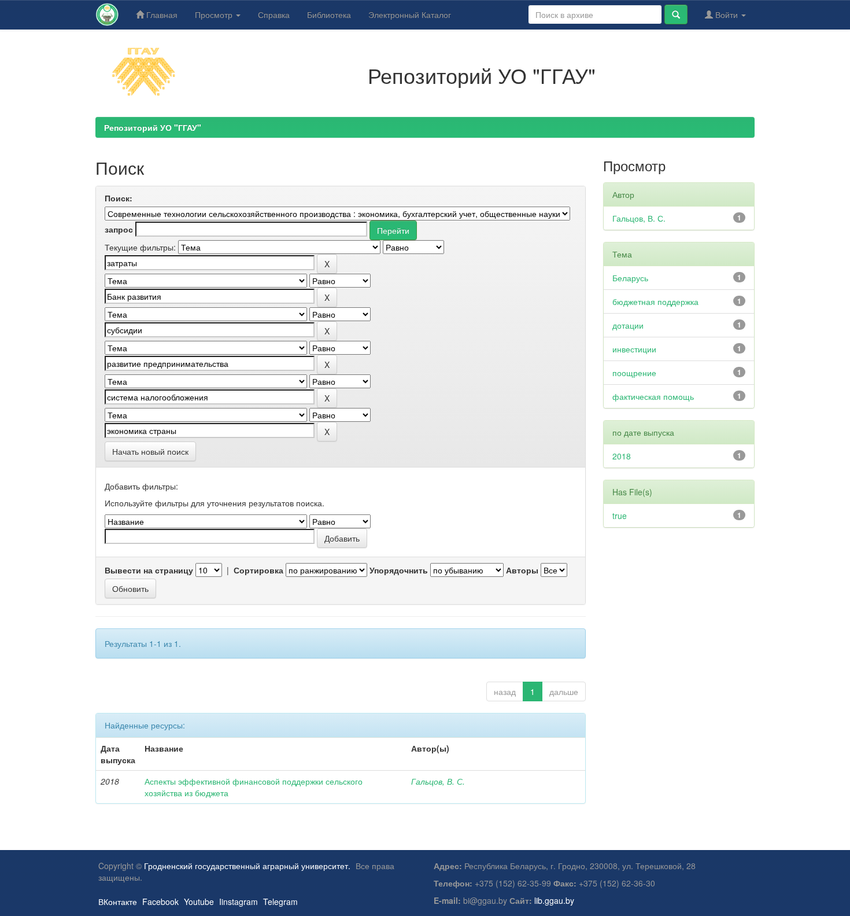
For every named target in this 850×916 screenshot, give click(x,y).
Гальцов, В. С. (438, 781)
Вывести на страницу (149, 570)
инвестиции (634, 349)
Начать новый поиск (150, 451)
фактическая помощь (653, 396)
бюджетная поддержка (655, 301)
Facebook (160, 901)
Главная (161, 14)
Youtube (199, 901)
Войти (726, 14)
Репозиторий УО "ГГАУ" (152, 127)
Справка (274, 14)
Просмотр (215, 14)
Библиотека (329, 14)
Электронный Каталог (409, 14)
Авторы (522, 570)
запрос (119, 229)
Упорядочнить (398, 570)
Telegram (280, 901)
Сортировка (258, 570)
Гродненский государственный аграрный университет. (247, 865)
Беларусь (630, 278)
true (619, 515)
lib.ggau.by (554, 900)
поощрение (634, 372)
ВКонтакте (117, 901)
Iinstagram (238, 901)
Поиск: (118, 198)
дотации (628, 325)
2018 (621, 456)
